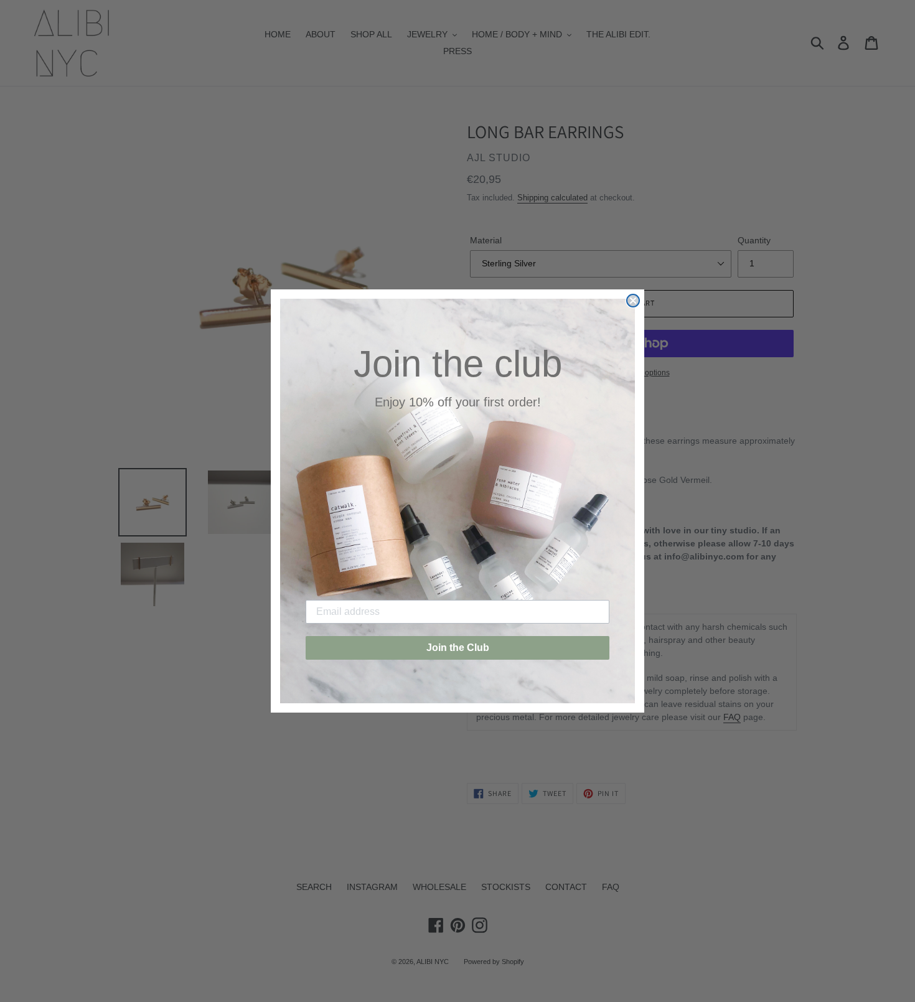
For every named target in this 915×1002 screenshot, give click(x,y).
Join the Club (457, 647)
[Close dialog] (633, 300)
